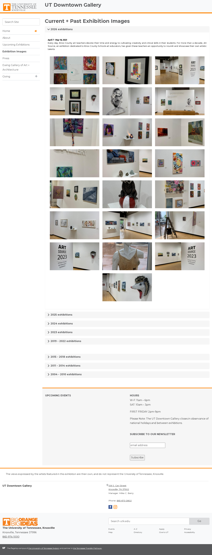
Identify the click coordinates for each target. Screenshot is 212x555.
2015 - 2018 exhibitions (65, 356)
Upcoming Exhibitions (15, 44)
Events (111, 529)
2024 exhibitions (61, 323)
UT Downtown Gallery (73, 5)
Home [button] (6, 30)
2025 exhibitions (61, 314)
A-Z (135, 529)
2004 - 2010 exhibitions (66, 374)
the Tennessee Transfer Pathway (87, 548)
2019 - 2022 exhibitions (65, 341)
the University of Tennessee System (43, 548)
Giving (6, 76)
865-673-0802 (124, 500)
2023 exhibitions (61, 332)
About (6, 37)
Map (110, 532)
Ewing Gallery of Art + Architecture (15, 67)
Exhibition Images (14, 51)
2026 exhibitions (61, 29)
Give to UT (163, 532)
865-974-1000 (10, 536)
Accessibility (189, 532)
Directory (138, 532)
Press (5, 58)
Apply (162, 529)
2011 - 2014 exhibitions (65, 365)
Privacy (187, 529)
